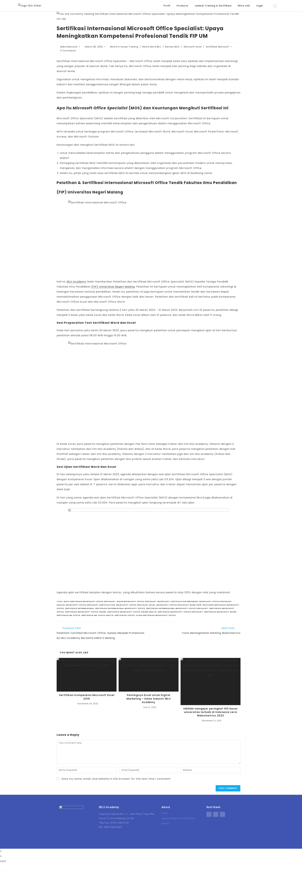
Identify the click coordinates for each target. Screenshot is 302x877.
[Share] (7, 870)
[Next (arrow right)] (4, 875)
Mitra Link (244, 5)
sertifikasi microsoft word (220, 612)
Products (182, 5)
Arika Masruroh (69, 46)
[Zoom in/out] (1, 870)
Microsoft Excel (193, 46)
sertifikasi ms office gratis (97, 615)
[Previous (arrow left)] (1, 875)
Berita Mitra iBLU (151, 46)
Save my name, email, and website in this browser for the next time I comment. (116, 779)
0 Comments (68, 50)
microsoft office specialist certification (90, 605)
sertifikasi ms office (68, 615)
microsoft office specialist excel (135, 605)
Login (259, 5)
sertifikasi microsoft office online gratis (132, 612)
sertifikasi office (125, 615)
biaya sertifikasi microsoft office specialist (89, 601)
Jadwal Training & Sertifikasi (213, 5)
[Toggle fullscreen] (4, 870)
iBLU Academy (76, 281)
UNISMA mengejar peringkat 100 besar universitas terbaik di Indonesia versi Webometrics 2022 (210, 712)
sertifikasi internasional (79, 608)
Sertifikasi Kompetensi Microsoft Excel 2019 (86, 696)
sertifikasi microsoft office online (85, 612)
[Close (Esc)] (10, 870)
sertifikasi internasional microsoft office (120, 608)
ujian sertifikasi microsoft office (156, 615)
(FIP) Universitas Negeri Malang (113, 286)
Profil (167, 5)
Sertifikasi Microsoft (217, 46)
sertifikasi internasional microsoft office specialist (177, 608)
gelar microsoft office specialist (136, 601)
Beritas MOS (172, 46)
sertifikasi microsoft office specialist (180, 612)
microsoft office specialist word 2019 (179, 605)
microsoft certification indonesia (177, 601)
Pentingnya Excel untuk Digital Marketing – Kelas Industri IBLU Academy (148, 698)
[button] (275, 6)
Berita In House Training (124, 46)
